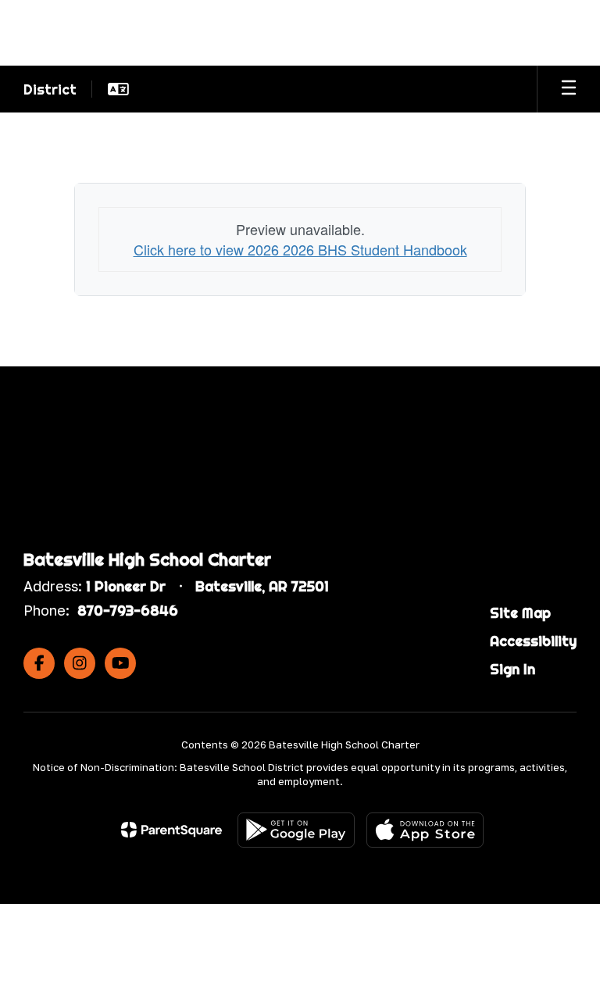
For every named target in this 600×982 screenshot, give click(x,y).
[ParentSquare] (171, 829)
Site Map (520, 613)
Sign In (512, 669)
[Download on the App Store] (425, 830)
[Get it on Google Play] (296, 830)
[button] (118, 89)
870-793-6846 (127, 611)
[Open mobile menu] (569, 89)
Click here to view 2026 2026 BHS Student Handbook (300, 249)
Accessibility (533, 641)
